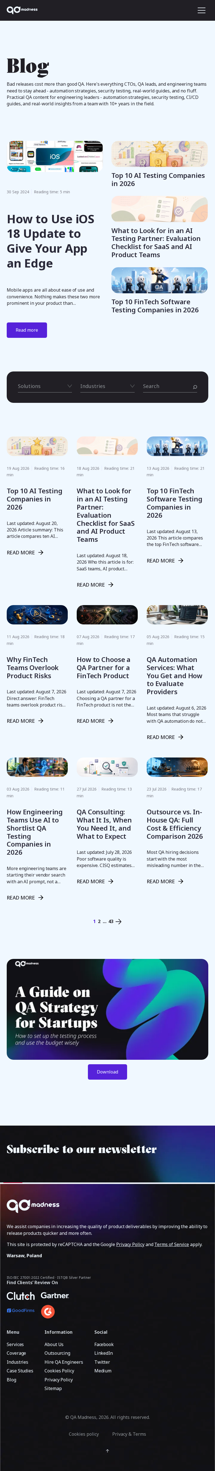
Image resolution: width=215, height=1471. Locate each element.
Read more (27, 330)
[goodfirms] (21, 1316)
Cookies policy (84, 1434)
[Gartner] (55, 1299)
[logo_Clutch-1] (21, 1299)
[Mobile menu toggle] (201, 10)
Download (107, 1072)
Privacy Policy (130, 1244)
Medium (103, 1371)
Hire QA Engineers (64, 1362)
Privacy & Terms (129, 1434)
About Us (54, 1344)
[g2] (55, 1312)
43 (110, 921)
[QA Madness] (22, 10)
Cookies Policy (59, 1371)
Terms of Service (171, 1244)
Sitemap (53, 1388)
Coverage (16, 1353)
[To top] (107, 1450)
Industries (17, 1362)
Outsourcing (57, 1353)
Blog (11, 1380)
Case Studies (20, 1371)
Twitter (102, 1362)
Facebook (104, 1344)
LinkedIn (103, 1353)
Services (15, 1344)
